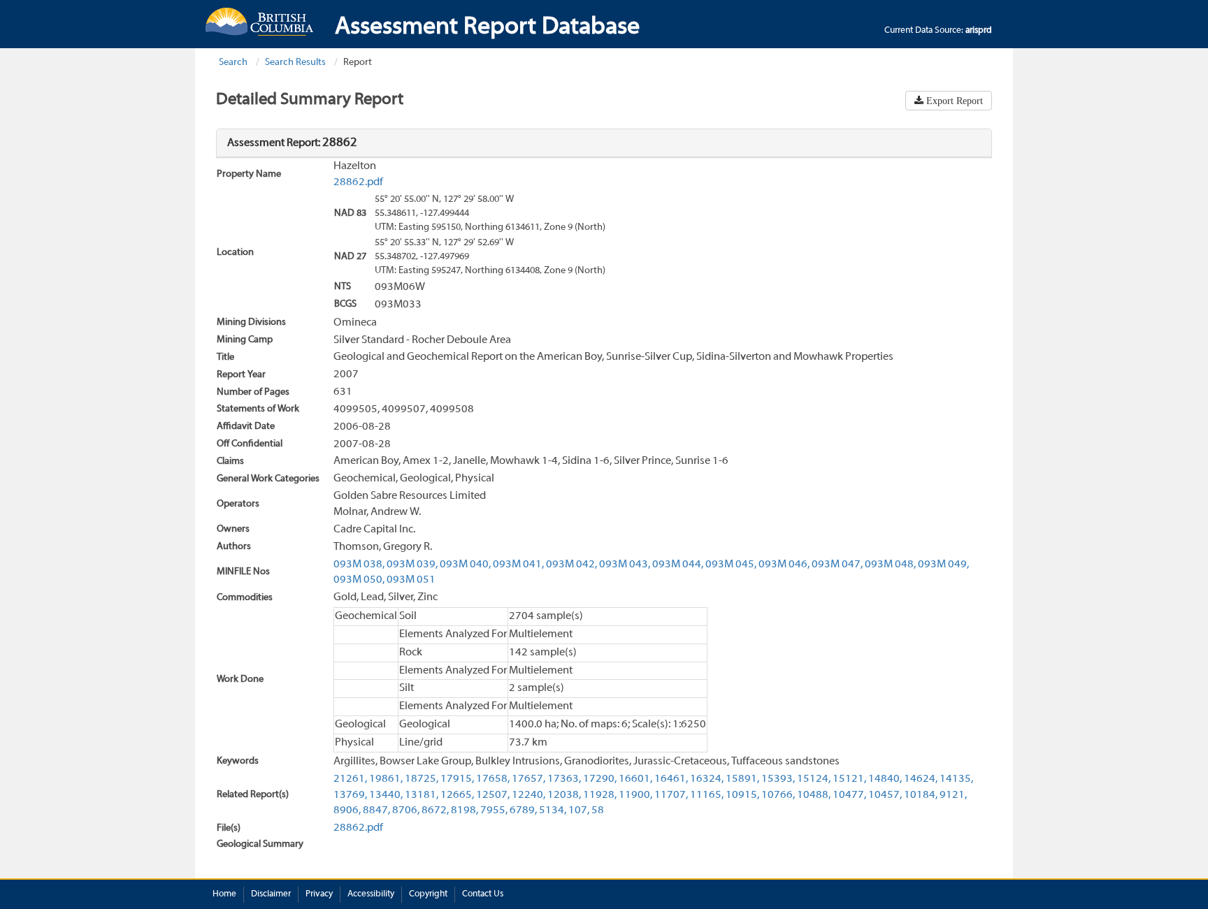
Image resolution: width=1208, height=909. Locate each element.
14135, (956, 779)
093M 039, (412, 564)
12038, (564, 795)
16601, (635, 779)
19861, (386, 779)
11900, (635, 795)
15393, (778, 779)
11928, (600, 795)
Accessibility (370, 894)
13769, (350, 795)
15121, (849, 779)
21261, (350, 779)
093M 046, (784, 564)
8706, (405, 810)
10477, (849, 795)
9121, (953, 795)
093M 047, (837, 564)
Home (224, 894)
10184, (920, 795)
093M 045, (730, 564)
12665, (457, 795)
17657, (528, 779)
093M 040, (465, 564)
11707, (671, 795)
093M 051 (411, 580)
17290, (600, 779)
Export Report (953, 101)
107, (578, 810)
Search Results (295, 62)
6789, (523, 810)
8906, (347, 810)
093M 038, (358, 564)
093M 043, (624, 564)
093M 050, (358, 580)
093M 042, (571, 564)
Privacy (319, 894)
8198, (464, 810)
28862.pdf (358, 182)
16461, (671, 779)
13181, (421, 795)
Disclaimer (271, 894)
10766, (778, 795)
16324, (707, 779)
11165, (707, 795)
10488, (813, 795)
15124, (813, 779)
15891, (742, 779)
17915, (457, 779)
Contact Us (482, 894)
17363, (564, 779)
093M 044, (677, 564)
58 (597, 810)
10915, (742, 795)
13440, (386, 795)
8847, (376, 810)
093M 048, (890, 564)
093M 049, (943, 564)
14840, (885, 779)
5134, (552, 810)
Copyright (428, 894)
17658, (493, 779)
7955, (494, 810)
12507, (493, 795)
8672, (435, 810)
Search (233, 62)
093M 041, (518, 564)
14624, (920, 779)
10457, (885, 795)
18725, (421, 779)
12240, (528, 795)
